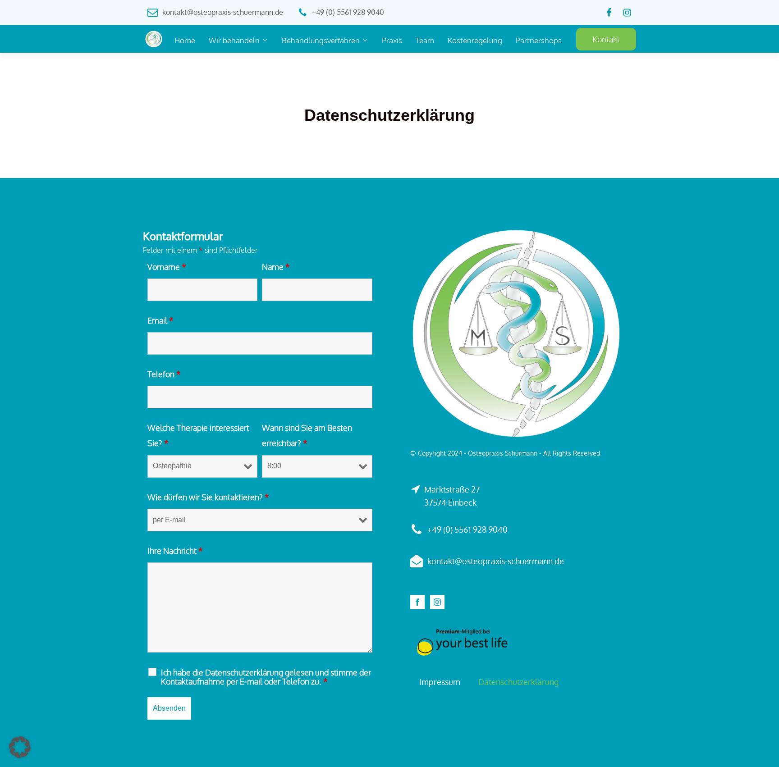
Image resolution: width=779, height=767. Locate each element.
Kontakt (606, 39)
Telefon (164, 374)
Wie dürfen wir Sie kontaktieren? (208, 497)
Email (160, 320)
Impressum (439, 682)
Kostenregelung (475, 40)
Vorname (166, 267)
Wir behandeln (234, 40)
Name (276, 267)
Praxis (392, 40)
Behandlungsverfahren (321, 40)
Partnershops (539, 40)
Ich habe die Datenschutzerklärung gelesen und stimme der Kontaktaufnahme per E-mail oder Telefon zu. (266, 677)
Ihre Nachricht (175, 551)
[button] (20, 747)
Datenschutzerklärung (518, 682)
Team (425, 40)
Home (184, 40)
